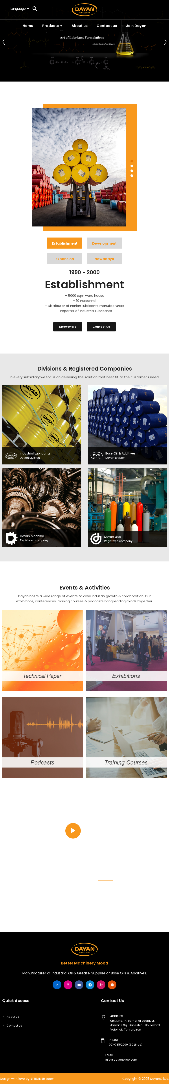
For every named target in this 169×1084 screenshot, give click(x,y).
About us (80, 25)
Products (50, 25)
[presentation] (4, 40)
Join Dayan (136, 25)
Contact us (107, 25)
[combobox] (19, 8)
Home (28, 25)
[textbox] (19, 8)
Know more (67, 327)
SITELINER (37, 1078)
